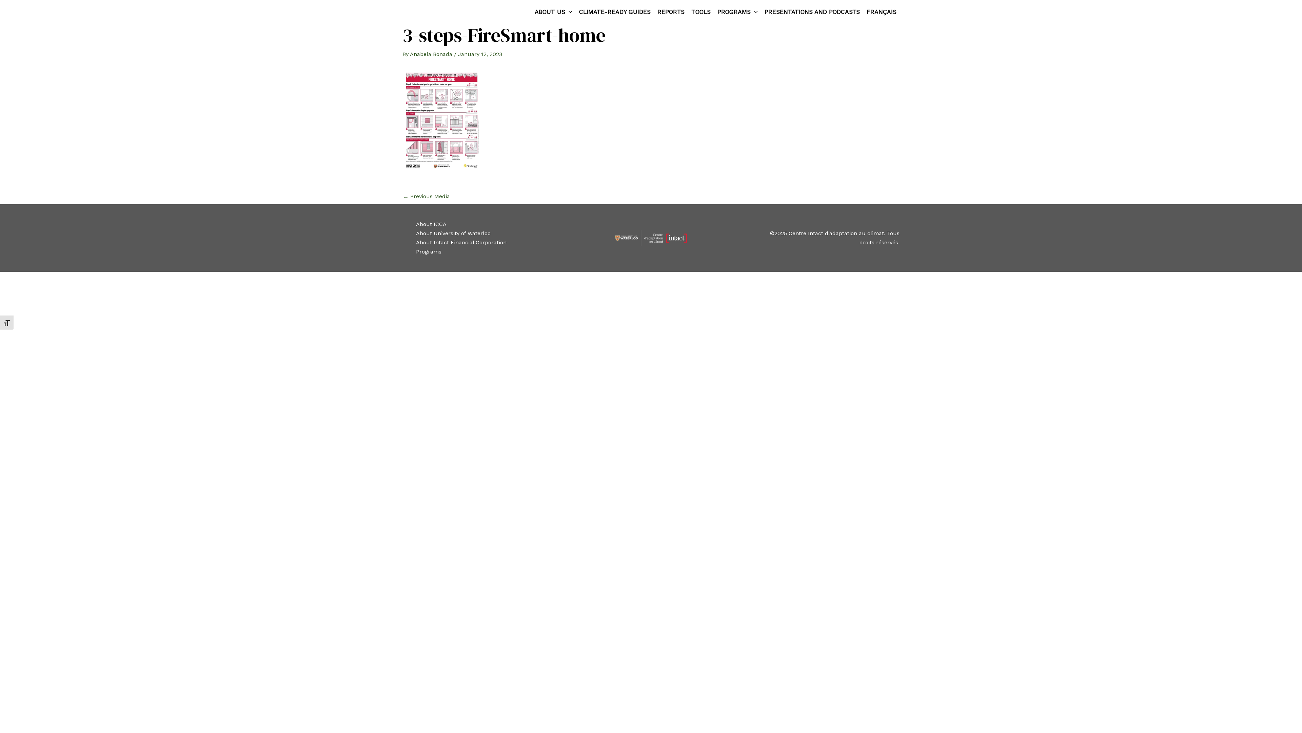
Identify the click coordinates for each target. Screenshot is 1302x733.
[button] (568, 12)
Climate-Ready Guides (615, 11)
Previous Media (426, 196)
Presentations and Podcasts (812, 11)
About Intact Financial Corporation (461, 242)
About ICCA (431, 224)
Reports (671, 11)
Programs (734, 11)
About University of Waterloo (453, 233)
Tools (701, 11)
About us (550, 11)
